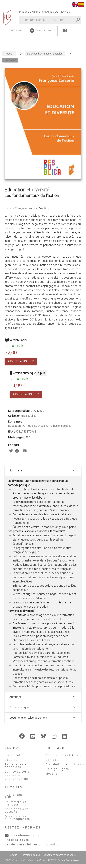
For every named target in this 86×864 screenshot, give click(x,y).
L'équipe (11, 759)
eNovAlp (75, 860)
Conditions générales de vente (59, 855)
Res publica (29, 415)
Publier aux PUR (14, 796)
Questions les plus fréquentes (17, 817)
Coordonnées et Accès (63, 755)
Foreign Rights (57, 769)
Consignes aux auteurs (16, 810)
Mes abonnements (25, 835)
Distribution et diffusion (64, 764)
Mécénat (52, 773)
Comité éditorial (18, 771)
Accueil (14, 855)
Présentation (15, 755)
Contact (51, 759)
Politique (27, 425)
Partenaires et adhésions (16, 766)
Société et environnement (17, 777)
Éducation (14, 425)
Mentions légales (31, 855)
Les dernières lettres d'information (33, 844)
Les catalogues (17, 839)
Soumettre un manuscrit (15, 803)
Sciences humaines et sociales (52, 425)
